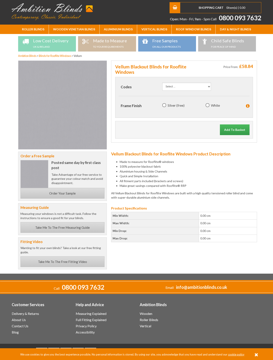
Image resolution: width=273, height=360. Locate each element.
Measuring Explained (91, 313)
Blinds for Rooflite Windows (55, 56)
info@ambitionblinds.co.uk (201, 287)
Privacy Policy (86, 326)
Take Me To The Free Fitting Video (62, 262)
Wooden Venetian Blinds (74, 29)
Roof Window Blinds (193, 29)
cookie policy (236, 354)
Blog (15, 332)
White (215, 105)
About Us (19, 320)
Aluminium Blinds (118, 29)
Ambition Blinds (52, 11)
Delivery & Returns (25, 313)
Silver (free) (176, 105)
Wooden (146, 313)
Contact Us (20, 326)
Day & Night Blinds (235, 29)
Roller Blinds (33, 29)
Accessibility (85, 332)
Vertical (145, 326)
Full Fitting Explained (91, 320)
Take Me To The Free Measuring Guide (62, 227)
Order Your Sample (62, 193)
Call (236, 19)
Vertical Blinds (154, 29)
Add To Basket (234, 129)
